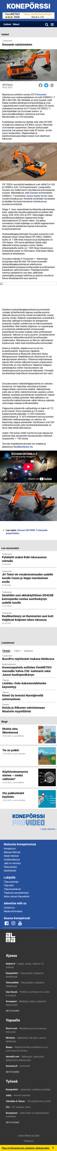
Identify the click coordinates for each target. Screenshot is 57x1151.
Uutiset (7, 24)
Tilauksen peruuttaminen (16, 892)
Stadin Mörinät (11, 856)
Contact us (9, 907)
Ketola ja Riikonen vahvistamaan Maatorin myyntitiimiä (23, 709)
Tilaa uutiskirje (11, 881)
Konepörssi (10, 848)
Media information (13, 911)
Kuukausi (28, 650)
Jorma (29, 195)
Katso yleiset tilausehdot (16, 896)
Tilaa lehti (9, 885)
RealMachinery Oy (23, 446)
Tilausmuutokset (12, 889)
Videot (16, 24)
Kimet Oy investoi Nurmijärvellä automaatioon (22, 697)
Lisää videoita (48, 829)
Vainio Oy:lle (40, 195)
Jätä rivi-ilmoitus (12, 863)
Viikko (17, 650)
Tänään (6, 650)
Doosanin (41, 94)
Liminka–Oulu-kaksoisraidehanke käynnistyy (24, 685)
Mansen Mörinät (12, 852)
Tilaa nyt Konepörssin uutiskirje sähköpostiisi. (25, 1148)
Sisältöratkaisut (12, 859)
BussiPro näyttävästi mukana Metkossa (28, 659)
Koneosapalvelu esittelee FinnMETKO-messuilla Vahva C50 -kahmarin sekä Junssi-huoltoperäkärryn (27, 670)
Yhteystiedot (10, 867)
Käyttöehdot (10, 870)
